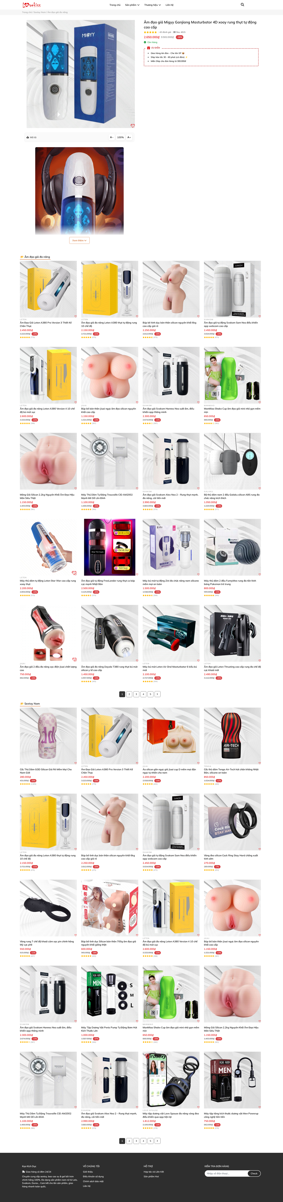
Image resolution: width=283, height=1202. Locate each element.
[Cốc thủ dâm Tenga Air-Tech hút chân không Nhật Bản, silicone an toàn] (232, 736)
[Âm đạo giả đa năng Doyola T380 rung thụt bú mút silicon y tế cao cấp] (109, 633)
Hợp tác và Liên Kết (154, 1171)
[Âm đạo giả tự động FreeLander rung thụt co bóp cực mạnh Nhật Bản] (109, 547)
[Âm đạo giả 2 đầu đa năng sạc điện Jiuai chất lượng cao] (48, 633)
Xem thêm (78, 240)
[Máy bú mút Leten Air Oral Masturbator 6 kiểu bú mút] (171, 633)
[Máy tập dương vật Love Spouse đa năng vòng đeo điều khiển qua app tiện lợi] (171, 1080)
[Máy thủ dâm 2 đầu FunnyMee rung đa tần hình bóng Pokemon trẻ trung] (232, 547)
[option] (81, 74)
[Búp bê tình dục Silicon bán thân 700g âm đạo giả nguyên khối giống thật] (109, 908)
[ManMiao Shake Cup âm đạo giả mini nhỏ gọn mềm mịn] (232, 375)
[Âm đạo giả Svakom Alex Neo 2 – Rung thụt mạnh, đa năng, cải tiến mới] (171, 461)
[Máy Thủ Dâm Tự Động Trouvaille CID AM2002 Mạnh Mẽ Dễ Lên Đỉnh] (109, 461)
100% (120, 137)
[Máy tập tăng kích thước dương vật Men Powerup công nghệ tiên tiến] (232, 1080)
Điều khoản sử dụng (93, 1176)
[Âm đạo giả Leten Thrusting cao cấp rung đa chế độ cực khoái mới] (232, 633)
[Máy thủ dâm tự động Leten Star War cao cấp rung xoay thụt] (48, 547)
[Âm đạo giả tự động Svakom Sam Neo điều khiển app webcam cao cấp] (232, 289)
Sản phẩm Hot (151, 1176)
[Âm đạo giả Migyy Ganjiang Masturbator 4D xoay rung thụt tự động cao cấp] (81, 74)
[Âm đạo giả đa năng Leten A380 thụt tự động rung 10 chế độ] (109, 289)
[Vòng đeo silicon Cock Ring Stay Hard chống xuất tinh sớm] (232, 822)
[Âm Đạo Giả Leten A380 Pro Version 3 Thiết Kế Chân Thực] (48, 289)
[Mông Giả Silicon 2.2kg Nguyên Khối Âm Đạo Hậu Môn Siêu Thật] (48, 461)
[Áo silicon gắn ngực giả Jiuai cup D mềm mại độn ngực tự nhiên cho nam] (171, 736)
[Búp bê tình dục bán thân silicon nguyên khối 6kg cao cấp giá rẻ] (171, 289)
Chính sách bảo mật (93, 1181)
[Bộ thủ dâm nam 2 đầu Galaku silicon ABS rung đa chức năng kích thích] (232, 461)
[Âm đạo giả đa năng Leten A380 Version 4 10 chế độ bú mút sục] (48, 375)
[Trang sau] (158, 694)
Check (254, 1173)
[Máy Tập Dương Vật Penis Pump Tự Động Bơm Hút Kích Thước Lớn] (109, 994)
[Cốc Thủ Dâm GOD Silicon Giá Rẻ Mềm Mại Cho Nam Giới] (48, 736)
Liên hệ (86, 1186)
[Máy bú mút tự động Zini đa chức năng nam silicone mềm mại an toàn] (171, 547)
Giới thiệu (88, 1171)
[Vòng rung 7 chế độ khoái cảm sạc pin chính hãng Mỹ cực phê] (48, 908)
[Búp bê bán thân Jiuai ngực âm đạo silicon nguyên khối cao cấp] (109, 375)
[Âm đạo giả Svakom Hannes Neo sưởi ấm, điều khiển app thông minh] (171, 375)
